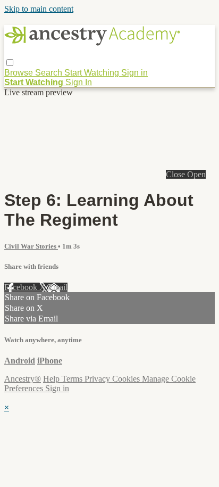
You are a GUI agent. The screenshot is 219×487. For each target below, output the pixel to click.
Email (58, 287)
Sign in (134, 72)
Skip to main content (38, 8)
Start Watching (92, 72)
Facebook (21, 287)
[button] (9, 62)
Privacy (98, 378)
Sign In (78, 82)
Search (49, 72)
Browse (19, 72)
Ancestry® (22, 378)
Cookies (127, 378)
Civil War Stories (31, 246)
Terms (73, 378)
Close (176, 174)
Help (52, 378)
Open (196, 174)
